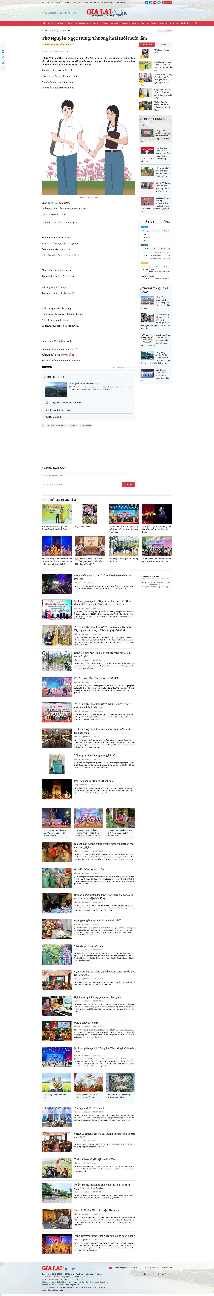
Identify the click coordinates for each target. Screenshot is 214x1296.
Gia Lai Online (58, 1268)
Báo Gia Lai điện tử (107, 13)
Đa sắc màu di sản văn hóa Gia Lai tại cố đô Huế (87, 1096)
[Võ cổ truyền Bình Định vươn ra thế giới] (57, 687)
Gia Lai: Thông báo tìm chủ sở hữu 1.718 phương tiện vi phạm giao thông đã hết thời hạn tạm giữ (155, 321)
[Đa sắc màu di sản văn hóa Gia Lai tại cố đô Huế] (88, 1082)
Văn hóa (144, 23)
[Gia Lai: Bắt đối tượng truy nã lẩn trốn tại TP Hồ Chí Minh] (145, 105)
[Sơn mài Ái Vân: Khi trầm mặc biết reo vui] (57, 1219)
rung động (72, 425)
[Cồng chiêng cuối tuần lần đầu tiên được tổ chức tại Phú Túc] (57, 584)
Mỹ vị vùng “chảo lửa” (161, 51)
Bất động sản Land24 (158, 582)
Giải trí (153, 23)
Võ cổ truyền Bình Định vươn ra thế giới (96, 678)
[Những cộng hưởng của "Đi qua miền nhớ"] (57, 929)
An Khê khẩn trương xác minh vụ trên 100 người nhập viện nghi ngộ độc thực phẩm (155, 79)
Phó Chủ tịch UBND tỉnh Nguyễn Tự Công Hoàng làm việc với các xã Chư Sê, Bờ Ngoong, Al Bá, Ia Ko (155, 154)
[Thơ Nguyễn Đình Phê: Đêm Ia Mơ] (56, 389)
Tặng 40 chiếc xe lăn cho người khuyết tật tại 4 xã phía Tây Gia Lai (155, 135)
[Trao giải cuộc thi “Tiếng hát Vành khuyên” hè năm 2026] (57, 1057)
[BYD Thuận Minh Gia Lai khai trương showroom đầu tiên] (147, 373)
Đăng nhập (167, 2)
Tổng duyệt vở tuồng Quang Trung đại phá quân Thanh (104, 1236)
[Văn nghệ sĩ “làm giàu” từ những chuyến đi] (124, 546)
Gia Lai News (187, 23)
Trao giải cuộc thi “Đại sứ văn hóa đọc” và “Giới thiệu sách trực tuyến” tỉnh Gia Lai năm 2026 (102, 603)
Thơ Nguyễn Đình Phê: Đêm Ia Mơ (84, 383)
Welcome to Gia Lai (92, 2)
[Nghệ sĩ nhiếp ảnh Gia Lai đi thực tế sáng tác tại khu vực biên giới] (57, 661)
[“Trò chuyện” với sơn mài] (57, 954)
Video (46, 2)
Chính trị (69, 23)
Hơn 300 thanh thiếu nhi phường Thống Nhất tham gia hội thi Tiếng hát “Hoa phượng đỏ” (88, 833)
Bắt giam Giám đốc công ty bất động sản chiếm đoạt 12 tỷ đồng (163, 93)
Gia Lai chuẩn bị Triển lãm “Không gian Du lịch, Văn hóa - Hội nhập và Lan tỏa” (89, 561)
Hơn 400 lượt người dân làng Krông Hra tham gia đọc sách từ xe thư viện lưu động (103, 897)
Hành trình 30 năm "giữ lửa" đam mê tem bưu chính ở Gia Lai (163, 66)
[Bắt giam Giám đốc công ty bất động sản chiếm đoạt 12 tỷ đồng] (145, 92)
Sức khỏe (114, 23)
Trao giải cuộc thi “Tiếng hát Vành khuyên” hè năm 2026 (104, 1050)
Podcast (77, 2)
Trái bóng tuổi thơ (54, 417)
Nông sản (144, 227)
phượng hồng (67, 354)
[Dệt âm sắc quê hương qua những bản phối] (57, 1006)
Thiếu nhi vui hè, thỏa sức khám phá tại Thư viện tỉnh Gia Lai (156, 560)
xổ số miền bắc (145, 582)
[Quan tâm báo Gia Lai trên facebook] (146, 2)
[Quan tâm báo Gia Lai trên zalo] (150, 2)
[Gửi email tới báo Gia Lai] (159, 2)
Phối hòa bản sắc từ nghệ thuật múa (94, 781)
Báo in (67, 2)
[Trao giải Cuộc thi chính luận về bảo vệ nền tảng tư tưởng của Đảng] (157, 514)
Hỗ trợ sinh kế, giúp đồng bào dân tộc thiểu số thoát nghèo (163, 172)
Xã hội (161, 23)
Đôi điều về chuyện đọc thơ (58, 410)
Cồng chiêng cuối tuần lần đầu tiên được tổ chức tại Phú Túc (102, 577)
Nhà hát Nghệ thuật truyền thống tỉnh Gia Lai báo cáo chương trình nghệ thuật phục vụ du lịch (57, 561)
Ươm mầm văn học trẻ (86, 1022)
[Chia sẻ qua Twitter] (3, 57)
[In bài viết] (3, 68)
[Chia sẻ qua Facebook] (3, 46)
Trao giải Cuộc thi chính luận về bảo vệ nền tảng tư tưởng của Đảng (156, 529)
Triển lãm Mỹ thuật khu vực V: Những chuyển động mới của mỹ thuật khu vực (102, 706)
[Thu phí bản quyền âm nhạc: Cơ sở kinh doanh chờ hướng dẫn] (120, 818)
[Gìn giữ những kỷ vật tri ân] (57, 878)
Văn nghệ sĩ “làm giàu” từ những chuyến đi (123, 560)
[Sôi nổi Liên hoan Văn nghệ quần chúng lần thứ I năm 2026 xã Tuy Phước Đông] (124, 514)
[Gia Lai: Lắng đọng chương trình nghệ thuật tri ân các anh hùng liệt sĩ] (57, 852)
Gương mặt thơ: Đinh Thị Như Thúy (65, 403)
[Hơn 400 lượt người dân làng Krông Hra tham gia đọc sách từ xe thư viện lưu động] (57, 903)
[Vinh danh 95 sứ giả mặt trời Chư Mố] (57, 1168)
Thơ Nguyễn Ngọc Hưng (55, 425)
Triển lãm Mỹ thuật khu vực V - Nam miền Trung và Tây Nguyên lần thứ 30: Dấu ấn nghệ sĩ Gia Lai (103, 629)
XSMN (168, 582)
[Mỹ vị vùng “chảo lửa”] (145, 53)
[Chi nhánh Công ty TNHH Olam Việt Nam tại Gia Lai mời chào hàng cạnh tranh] (147, 338)
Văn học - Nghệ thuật (61, 31)
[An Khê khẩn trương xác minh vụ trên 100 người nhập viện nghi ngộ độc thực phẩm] (145, 77)
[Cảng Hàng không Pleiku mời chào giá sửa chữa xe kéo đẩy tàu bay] (147, 300)
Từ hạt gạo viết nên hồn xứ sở (56, 1096)
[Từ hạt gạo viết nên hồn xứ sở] (56, 1082)
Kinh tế (96, 23)
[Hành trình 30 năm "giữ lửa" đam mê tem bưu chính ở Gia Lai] (145, 65)
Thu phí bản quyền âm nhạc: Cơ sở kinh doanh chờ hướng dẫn (121, 833)
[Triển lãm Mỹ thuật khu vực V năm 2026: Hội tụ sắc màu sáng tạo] (57, 738)
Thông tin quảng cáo (155, 290)
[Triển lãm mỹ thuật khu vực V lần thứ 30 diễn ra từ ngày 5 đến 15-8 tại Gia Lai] (57, 1193)
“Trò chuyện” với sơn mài (88, 946)
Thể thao (170, 23)
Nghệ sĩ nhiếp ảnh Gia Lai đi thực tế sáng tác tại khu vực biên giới (102, 655)
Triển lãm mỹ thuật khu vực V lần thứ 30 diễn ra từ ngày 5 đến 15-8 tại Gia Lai (102, 1186)
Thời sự (51, 23)
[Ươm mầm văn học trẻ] (57, 1031)
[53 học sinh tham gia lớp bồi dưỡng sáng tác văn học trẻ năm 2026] (57, 1142)
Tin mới (164, 45)
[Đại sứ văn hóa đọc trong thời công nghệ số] (120, 1082)
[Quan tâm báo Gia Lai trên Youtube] (154, 2)
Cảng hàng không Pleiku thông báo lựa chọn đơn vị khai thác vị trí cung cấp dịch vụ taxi (155, 357)
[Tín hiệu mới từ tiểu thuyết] (57, 1117)
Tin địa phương (153, 118)
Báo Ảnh (57, 2)
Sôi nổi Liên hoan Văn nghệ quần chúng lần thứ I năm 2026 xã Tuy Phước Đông (123, 529)
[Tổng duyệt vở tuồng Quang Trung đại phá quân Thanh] (57, 1244)
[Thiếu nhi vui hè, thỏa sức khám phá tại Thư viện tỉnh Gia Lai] (157, 546)
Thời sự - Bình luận (83, 23)
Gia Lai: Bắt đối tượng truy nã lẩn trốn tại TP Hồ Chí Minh (162, 106)
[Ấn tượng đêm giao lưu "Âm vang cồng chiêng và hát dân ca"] (56, 818)
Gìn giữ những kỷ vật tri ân (89, 869)
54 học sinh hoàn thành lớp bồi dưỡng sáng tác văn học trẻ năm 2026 (104, 973)
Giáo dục (104, 23)
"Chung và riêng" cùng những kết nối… (96, 755)
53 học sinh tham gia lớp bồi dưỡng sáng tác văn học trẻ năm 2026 (104, 1135)
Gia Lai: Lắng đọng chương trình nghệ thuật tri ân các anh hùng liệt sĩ (103, 846)
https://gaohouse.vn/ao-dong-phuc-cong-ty (155, 587)
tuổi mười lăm (86, 425)
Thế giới (59, 23)
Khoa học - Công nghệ (129, 23)
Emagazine (108, 2)
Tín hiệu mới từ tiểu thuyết (89, 1108)
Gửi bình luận (128, 484)
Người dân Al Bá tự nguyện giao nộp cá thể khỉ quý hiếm (163, 187)
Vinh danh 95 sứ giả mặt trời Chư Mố (94, 1159)
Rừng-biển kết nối (80, 785)
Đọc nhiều (147, 45)
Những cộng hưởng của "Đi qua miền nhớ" (97, 920)
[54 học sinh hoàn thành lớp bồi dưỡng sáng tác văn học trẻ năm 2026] (57, 980)
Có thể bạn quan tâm (60, 500)
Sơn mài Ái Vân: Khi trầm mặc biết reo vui (97, 1210)
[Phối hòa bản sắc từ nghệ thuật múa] (57, 789)
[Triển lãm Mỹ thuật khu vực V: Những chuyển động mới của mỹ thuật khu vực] (57, 712)
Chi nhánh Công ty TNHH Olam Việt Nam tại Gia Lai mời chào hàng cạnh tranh (155, 340)
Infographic (121, 2)
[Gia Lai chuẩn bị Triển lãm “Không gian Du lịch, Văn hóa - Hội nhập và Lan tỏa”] (90, 546)
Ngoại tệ (144, 245)
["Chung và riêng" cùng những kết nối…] (57, 764)
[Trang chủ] (44, 23)
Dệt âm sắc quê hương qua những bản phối (97, 997)
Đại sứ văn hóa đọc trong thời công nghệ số (119, 1096)
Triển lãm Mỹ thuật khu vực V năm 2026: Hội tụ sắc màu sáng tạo (102, 731)
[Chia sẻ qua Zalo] (3, 51)
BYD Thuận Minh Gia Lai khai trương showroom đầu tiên (155, 375)
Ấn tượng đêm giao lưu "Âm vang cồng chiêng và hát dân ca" (55, 833)
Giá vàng (144, 263)
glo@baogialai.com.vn (54, 1279)
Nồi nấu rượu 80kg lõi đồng (150, 576)
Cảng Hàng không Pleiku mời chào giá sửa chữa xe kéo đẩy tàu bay (155, 302)
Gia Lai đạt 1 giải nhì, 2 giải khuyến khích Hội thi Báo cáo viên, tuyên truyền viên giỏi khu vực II (155, 204)
